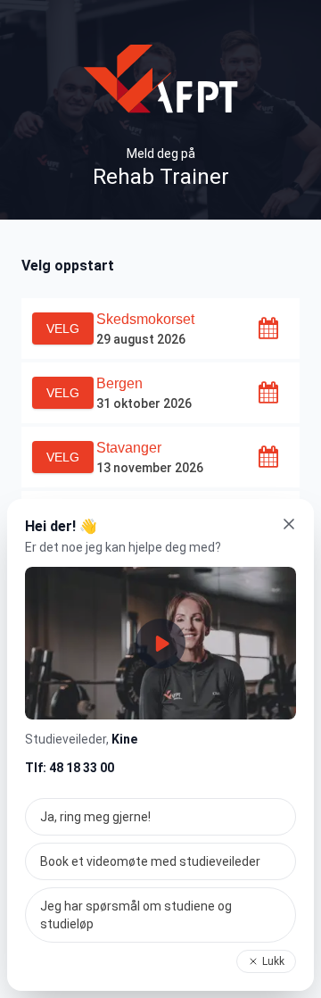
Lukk (273, 961)
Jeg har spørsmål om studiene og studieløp (136, 915)
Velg (62, 328)
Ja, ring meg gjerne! (95, 817)
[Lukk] (289, 524)
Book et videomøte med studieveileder (150, 861)
